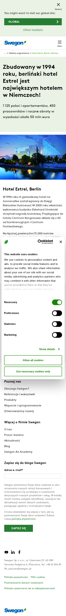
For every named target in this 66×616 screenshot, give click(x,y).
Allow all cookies (33, 360)
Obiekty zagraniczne (19, 53)
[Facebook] (19, 553)
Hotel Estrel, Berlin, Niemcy (45, 53)
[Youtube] (6, 553)
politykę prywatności (24, 519)
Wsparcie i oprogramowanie (22, 405)
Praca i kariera (14, 435)
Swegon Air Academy (18, 452)
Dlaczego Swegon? (16, 388)
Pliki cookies (38, 577)
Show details (47, 349)
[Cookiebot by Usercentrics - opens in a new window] (39, 242)
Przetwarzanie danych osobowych (23, 583)
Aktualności (12, 440)
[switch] (57, 313)
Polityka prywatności (16, 577)
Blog (7, 446)
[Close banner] (60, 241)
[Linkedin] (13, 553)
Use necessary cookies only (33, 371)
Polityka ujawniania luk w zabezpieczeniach (29, 588)
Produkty (10, 400)
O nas (8, 429)
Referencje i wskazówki (19, 394)
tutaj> (47, 506)
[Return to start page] (15, 43)
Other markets (33, 30)
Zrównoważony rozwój (19, 411)
